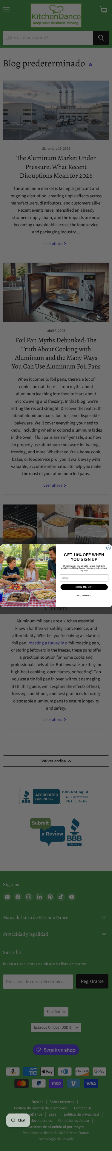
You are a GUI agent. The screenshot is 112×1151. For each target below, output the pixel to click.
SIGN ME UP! (84, 587)
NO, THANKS (84, 595)
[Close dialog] (108, 548)
